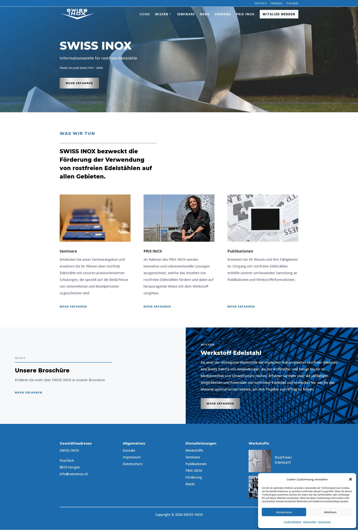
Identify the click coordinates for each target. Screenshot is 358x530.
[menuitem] (261, 4)
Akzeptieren (284, 512)
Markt (190, 484)
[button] (350, 479)
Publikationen (196, 464)
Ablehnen (330, 512)
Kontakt (129, 450)
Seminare (186, 14)
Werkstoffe (194, 450)
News (205, 14)
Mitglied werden (279, 14)
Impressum (324, 521)
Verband (223, 14)
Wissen (161, 14)
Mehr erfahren (79, 83)
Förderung (194, 477)
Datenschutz (309, 521)
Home (145, 14)
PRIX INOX (245, 14)
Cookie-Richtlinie (292, 521)
